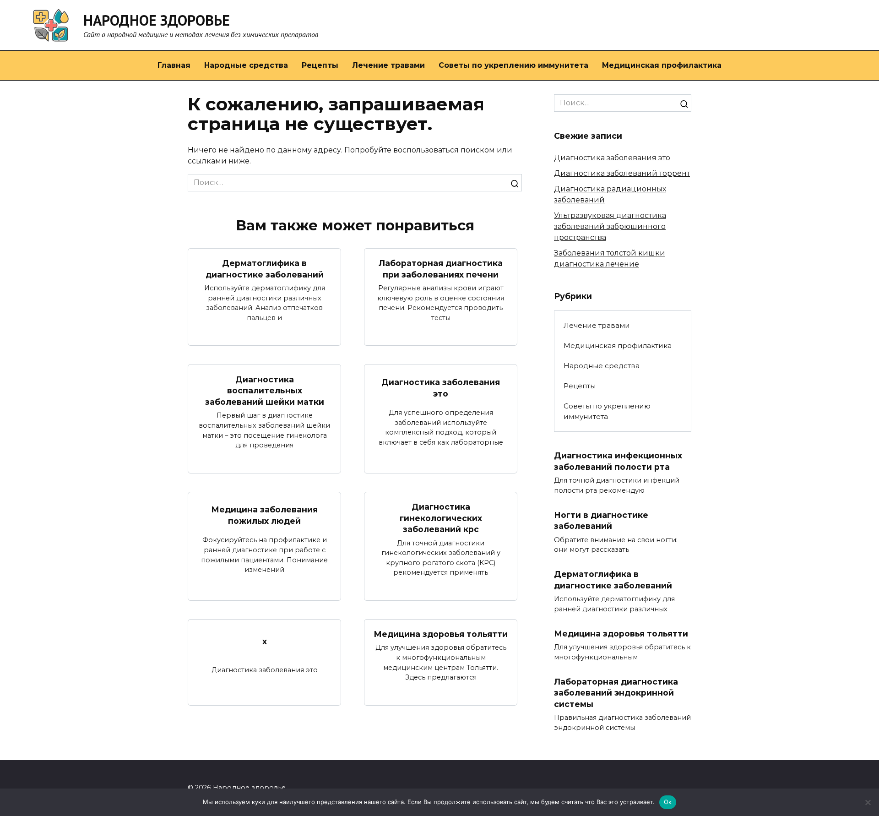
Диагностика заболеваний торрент (622, 173)
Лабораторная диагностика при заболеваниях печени (441, 268)
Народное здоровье (156, 20)
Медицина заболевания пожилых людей (264, 515)
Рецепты (320, 65)
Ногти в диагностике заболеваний (601, 520)
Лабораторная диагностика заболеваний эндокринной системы (616, 692)
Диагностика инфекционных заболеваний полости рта (618, 461)
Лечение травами (388, 65)
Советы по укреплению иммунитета (513, 65)
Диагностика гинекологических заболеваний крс (441, 518)
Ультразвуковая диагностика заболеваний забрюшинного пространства (610, 226)
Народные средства (246, 65)
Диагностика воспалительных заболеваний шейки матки (264, 390)
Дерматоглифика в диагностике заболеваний (265, 268)
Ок (668, 801)
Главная (173, 65)
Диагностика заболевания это (440, 387)
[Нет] (867, 802)
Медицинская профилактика (662, 65)
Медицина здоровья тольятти (441, 634)
